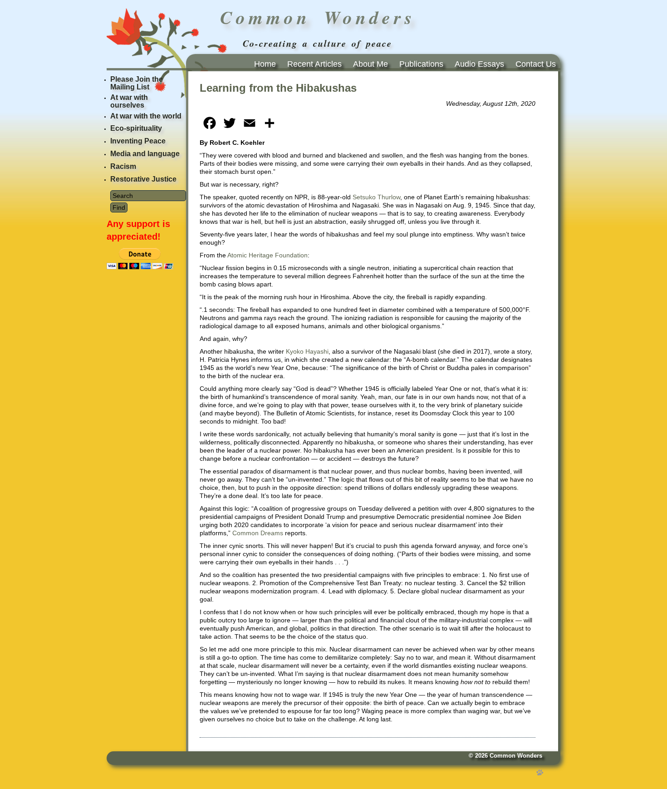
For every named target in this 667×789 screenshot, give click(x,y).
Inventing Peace (138, 141)
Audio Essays (479, 64)
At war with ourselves (129, 101)
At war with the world (145, 116)
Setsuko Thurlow (376, 197)
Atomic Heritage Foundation (267, 255)
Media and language (145, 154)
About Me (370, 64)
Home (265, 64)
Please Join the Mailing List (136, 83)
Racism (123, 166)
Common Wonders (516, 756)
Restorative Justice (143, 179)
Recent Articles (314, 64)
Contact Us (535, 64)
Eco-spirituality (136, 128)
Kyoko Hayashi (307, 351)
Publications (421, 64)
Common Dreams (257, 533)
